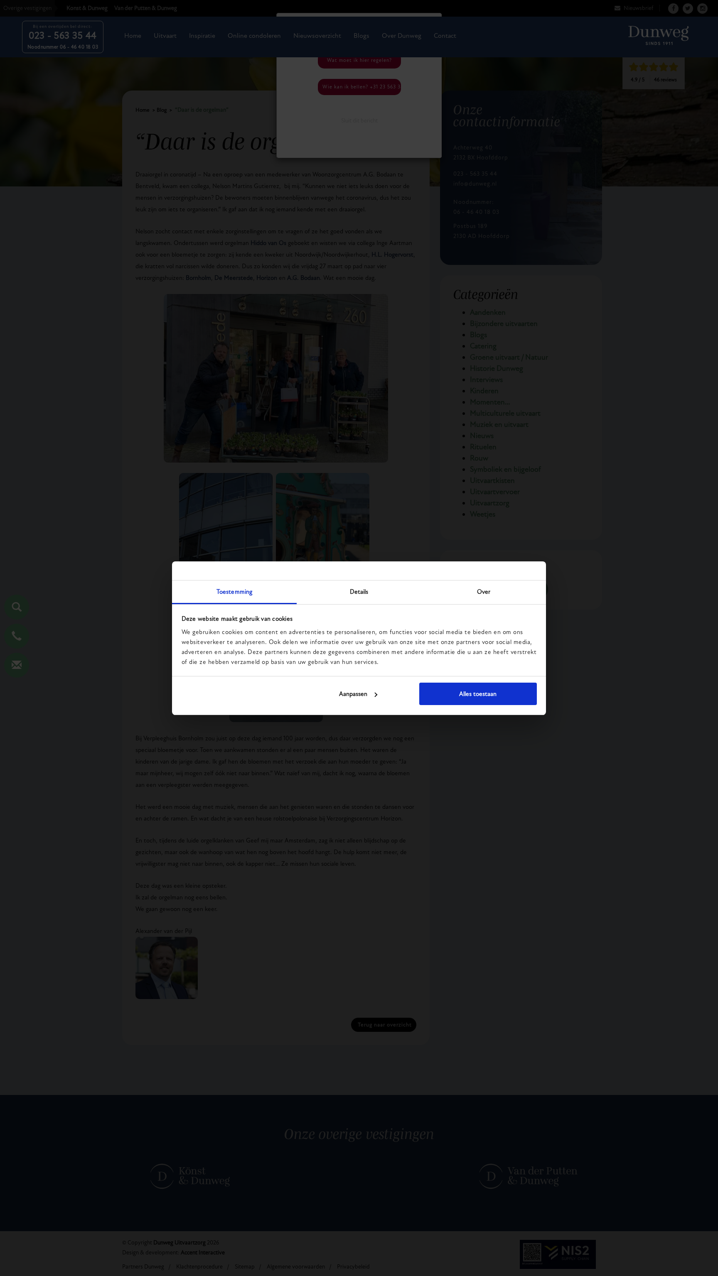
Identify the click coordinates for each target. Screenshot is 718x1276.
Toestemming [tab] (234, 591)
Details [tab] (359, 591)
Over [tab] (483, 591)
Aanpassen (353, 694)
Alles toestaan (478, 694)
